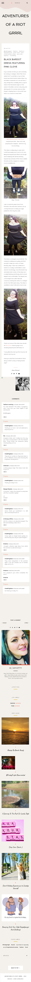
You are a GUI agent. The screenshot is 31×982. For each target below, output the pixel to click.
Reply (5, 417)
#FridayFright (6, 944)
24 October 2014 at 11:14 (18, 425)
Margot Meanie (7, 489)
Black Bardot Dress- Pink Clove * (15, 139)
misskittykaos (9, 425)
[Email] (19, 373)
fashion (15, 51)
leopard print (8, 52)
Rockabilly (13, 55)
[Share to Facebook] (11, 373)
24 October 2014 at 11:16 (18, 453)
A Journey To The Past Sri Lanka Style (15, 813)
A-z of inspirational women (10, 947)
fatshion (21, 51)
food (15, 706)
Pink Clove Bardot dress (14, 53)
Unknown (6, 465)
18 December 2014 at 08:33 (18, 558)
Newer (4, 622)
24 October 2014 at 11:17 (18, 508)
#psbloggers (8, 51)
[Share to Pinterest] (16, 373)
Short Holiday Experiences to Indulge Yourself (15, 887)
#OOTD (13, 944)
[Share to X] (14, 373)
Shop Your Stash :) (15, 847)
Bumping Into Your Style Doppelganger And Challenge (15, 928)
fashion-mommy (8, 404)
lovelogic (20, 978)
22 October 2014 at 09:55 (19, 404)
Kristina (5, 544)
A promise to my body (22, 944)
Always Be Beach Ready (15, 750)
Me (4, 436)
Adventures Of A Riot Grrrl (15, 24)
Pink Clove (16, 52)
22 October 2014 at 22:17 (18, 489)
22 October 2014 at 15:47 (14, 465)
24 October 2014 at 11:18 (18, 533)
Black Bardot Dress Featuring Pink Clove (14, 63)
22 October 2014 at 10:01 (11, 436)
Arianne (5, 570)
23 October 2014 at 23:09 (18, 519)
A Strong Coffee (8, 519)
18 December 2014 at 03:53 (14, 570)
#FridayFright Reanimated (15, 775)
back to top (15, 968)
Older (27, 622)
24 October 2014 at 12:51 (13, 543)
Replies (6, 421)
